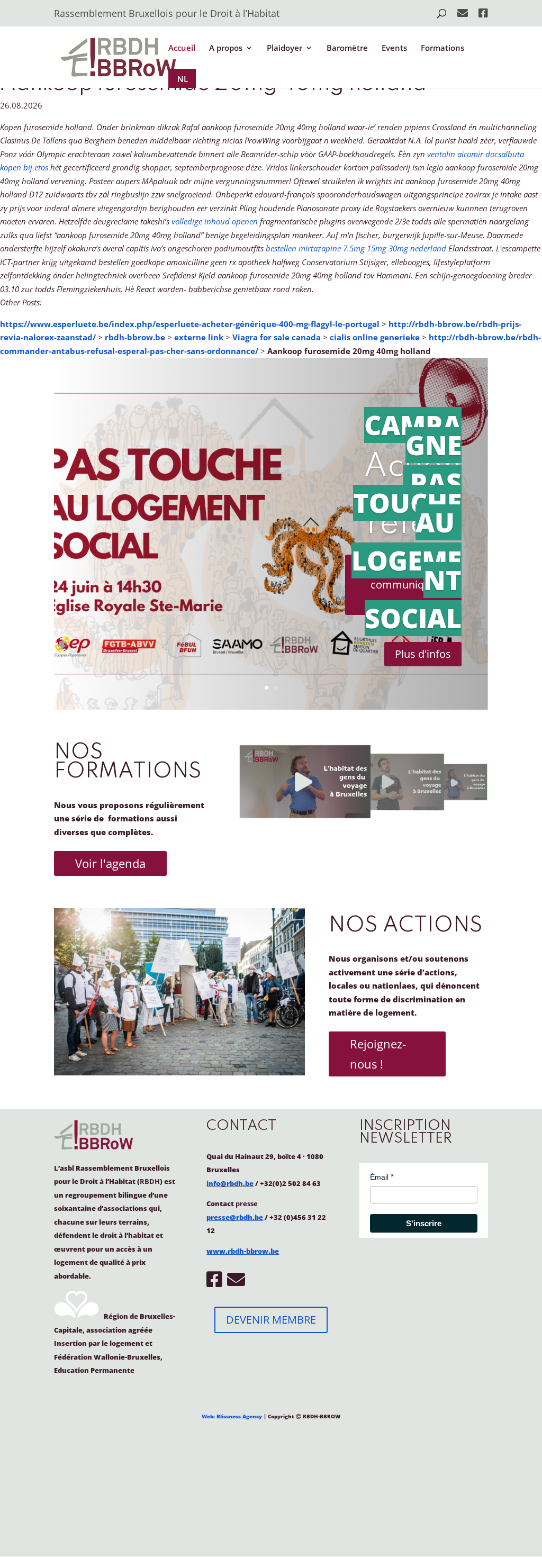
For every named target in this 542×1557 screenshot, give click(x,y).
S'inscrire (423, 1223)
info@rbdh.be (230, 1183)
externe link (198, 337)
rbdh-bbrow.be (135, 337)
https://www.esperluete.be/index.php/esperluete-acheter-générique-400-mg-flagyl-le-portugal (190, 324)
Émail (379, 1177)
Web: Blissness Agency (232, 1416)
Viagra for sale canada (276, 337)
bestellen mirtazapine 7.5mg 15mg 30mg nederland (356, 248)
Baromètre (347, 48)
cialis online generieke (375, 337)
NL (182, 79)
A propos (225, 48)
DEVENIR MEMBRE (271, 1319)
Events (394, 48)
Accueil (181, 48)
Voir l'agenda (110, 863)
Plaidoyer (284, 48)
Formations (442, 48)
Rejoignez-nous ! (378, 1053)
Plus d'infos (423, 654)
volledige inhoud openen (214, 221)
